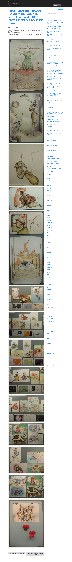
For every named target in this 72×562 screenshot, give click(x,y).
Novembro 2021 (49, 230)
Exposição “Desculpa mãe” (51, 154)
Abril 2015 (48, 286)
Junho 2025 (49, 190)
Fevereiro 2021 (49, 239)
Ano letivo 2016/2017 (50, 316)
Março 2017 (49, 272)
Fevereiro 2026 (49, 183)
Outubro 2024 (49, 203)
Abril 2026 (48, 180)
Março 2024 (49, 208)
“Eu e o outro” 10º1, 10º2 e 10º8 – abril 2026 (54, 26)
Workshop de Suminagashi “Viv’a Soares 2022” (54, 148)
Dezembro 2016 (49, 275)
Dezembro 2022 (49, 222)
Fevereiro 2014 (49, 299)
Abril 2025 (48, 193)
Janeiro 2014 (49, 301)
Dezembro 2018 (49, 257)
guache (48, 340)
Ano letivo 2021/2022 (50, 324)
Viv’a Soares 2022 (50, 147)
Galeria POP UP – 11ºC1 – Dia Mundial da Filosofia (54, 134)
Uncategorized (49, 355)
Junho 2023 (49, 213)
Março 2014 (49, 297)
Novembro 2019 (49, 249)
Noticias (48, 346)
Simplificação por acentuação (52, 351)
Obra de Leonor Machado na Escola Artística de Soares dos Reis (55, 138)
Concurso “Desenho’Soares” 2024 (52, 98)
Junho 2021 (49, 234)
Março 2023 (49, 218)
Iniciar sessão (49, 362)
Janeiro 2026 (49, 185)
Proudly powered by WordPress (13, 558)
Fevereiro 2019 (49, 254)
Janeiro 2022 (49, 228)
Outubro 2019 (49, 250)
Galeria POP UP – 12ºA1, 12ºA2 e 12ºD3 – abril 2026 (55, 23)
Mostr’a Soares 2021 (50, 156)
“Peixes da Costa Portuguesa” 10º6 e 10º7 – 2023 (55, 122)
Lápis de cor (49, 343)
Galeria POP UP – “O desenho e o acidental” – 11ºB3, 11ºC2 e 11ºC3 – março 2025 (54, 68)
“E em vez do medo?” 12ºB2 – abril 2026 (53, 28)
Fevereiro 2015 (49, 289)
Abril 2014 (48, 296)
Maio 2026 (48, 178)
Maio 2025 (48, 192)
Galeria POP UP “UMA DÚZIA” (52, 109)
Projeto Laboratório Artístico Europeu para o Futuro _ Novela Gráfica (54, 105)
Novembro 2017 (49, 267)
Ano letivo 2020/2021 (50, 323)
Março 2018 (49, 264)
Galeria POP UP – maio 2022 (52, 140)
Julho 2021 (49, 232)
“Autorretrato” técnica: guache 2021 (52, 169)
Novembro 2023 (49, 212)
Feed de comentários (50, 365)
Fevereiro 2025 (49, 197)
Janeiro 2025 (49, 198)
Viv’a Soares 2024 (50, 107)
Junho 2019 (49, 252)
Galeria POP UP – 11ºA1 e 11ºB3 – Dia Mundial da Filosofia (55, 131)
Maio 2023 (48, 215)
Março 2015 (49, 287)
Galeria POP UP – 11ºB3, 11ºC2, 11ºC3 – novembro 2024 (54, 81)
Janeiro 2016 (49, 282)
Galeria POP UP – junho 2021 (52, 161)
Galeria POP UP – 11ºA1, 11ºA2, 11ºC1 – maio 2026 (54, 18)
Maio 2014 (48, 294)
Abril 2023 (48, 217)
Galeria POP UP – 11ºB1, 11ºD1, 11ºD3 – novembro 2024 (54, 84)
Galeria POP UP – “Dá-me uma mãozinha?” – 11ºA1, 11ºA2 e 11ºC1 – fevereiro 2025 (54, 71)
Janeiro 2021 (49, 240)
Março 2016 (49, 281)
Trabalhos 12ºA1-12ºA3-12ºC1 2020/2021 (53, 164)
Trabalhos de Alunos (28, 549)
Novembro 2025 (49, 187)
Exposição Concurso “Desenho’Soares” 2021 (54, 158)
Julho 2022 (49, 223)
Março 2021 (49, 237)
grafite (48, 338)
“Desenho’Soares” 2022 (51, 142)
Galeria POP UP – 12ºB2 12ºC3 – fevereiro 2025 (55, 73)
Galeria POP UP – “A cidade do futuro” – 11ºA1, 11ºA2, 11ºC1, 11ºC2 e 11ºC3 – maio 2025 (55, 53)
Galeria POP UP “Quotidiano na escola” (53, 124)
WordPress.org (49, 367)
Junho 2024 (49, 205)
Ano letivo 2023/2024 (17, 549)
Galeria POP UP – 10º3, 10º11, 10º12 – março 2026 (54, 35)
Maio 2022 (48, 225)
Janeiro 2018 (49, 265)
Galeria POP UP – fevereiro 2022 (52, 145)
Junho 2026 (49, 176)
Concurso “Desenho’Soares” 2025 (52, 55)
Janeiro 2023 (49, 220)
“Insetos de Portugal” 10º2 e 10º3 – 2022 (53, 150)
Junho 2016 (49, 277)
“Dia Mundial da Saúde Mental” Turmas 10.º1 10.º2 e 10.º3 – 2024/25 (54, 87)
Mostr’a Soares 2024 (50, 89)
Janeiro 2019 (49, 255)
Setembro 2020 (49, 242)
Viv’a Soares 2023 (50, 126)
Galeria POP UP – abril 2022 (51, 143)
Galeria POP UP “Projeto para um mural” (53, 110)
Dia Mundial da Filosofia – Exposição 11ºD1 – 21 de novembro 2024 (55, 79)
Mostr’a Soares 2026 (50, 16)
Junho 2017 (49, 269)
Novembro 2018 (49, 259)
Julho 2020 (49, 244)
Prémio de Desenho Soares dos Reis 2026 (54, 20)
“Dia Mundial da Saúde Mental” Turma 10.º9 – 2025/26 (54, 49)
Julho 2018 (49, 260)
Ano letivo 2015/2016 (50, 314)
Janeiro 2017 (49, 274)
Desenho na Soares (13, 1)
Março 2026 (49, 181)
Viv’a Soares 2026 (50, 39)
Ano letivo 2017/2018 (50, 318)
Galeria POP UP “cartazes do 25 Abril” (53, 121)
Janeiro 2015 (49, 291)
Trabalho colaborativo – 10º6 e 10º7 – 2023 (54, 117)
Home (10, 5)
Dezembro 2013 (49, 302)
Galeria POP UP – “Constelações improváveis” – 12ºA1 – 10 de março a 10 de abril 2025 (55, 66)
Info (47, 341)
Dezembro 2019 (49, 247)
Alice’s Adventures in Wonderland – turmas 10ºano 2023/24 (35, 554)
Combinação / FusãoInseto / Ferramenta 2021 (54, 168)
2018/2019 (48, 309)
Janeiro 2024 (49, 210)
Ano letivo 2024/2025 (50, 330)
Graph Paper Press (60, 558)
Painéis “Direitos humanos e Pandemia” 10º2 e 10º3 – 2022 (54, 153)
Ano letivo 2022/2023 (50, 326)
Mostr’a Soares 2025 (50, 51)
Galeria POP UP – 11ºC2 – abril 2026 (53, 24)
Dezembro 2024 (49, 200)
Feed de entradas (50, 363)
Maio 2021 (48, 235)
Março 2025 (49, 195)
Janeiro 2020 (49, 245)
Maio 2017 (48, 270)
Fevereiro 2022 (49, 227)
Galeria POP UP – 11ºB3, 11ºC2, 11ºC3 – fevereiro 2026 (54, 37)
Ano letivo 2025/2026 (50, 331)
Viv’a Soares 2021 (50, 171)
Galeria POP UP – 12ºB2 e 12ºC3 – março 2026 (55, 29)
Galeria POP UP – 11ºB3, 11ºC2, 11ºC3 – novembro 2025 (54, 43)
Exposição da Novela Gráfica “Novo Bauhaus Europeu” (54, 103)
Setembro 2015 (49, 284)
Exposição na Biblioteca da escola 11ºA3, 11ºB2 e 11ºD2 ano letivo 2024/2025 (55, 58)
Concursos (49, 335)
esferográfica (49, 336)
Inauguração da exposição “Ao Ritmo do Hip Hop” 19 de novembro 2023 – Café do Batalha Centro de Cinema (55, 113)
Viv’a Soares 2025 (50, 74)
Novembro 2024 (49, 202)
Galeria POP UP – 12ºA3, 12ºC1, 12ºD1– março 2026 (55, 32)
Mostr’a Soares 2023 (50, 116)
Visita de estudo (49, 356)
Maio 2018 (48, 262)
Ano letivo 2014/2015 (50, 313)
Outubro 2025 (49, 188)
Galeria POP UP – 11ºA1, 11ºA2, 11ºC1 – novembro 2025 (54, 46)
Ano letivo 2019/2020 (50, 321)
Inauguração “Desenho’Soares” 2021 (53, 159)
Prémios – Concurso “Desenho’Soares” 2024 (17, 553)
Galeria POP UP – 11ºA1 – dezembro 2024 (54, 76)
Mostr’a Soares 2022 (50, 136)
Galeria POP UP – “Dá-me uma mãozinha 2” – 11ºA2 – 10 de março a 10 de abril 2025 (54, 60)
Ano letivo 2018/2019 (50, 319)
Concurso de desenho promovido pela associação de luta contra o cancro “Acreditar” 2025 (55, 63)
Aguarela (48, 311)
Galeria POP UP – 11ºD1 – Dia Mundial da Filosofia (54, 128)
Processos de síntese (50, 350)
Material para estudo (50, 345)
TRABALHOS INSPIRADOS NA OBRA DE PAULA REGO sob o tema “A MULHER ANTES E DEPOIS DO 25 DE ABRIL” (55, 94)
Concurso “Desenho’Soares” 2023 (52, 119)
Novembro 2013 (49, 304)
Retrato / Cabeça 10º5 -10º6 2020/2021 (53, 163)
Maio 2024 (48, 207)
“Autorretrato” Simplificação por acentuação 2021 (55, 166)
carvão (48, 333)
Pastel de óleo (49, 348)
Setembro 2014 (49, 292)
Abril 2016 (48, 279)
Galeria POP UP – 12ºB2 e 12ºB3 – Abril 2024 (54, 100)
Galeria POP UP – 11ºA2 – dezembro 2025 (54, 41)
